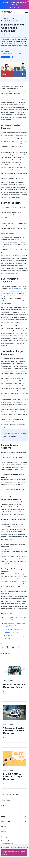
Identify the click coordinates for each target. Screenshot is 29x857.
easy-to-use (6, 417)
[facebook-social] (14, 794)
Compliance (19, 847)
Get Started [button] (6, 57)
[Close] (28, 1)
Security (25, 847)
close (23, 852)
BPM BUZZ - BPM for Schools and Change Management (12, 776)
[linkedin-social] (7, 794)
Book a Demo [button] (17, 57)
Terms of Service (5, 847)
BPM (11, 18)
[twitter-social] (3, 794)
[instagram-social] (10, 794)
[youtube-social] (17, 794)
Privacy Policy (13, 847)
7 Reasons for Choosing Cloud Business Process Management (13, 730)
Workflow (6, 18)
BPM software (17, 288)
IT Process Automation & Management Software (14, 686)
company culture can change (13, 91)
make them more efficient (13, 343)
